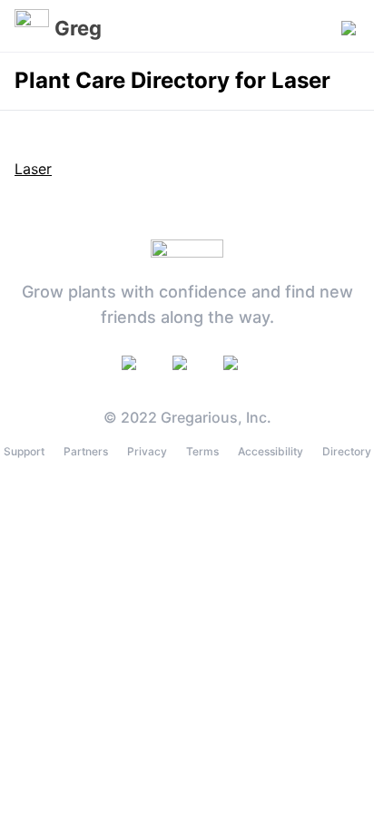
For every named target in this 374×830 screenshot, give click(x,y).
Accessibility (270, 451)
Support (24, 451)
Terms (202, 451)
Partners (86, 451)
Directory (346, 451)
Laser (33, 169)
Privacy (147, 451)
